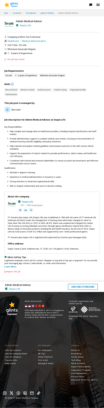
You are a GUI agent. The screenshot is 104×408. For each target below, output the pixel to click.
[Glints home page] (11, 4)
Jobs (6, 13)
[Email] (32, 393)
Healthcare (13, 40)
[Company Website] (20, 210)
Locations (17, 13)
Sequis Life (25, 25)
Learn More (10, 266)
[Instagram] (4, 393)
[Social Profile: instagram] (31, 210)
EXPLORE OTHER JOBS (83, 286)
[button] (90, 4)
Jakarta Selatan (47, 13)
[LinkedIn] (25, 393)
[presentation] (11, 4)
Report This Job (13, 272)
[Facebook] (18, 393)
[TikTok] (38, 393)
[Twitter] (11, 393)
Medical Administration (34, 40)
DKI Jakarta (31, 13)
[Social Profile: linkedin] (26, 210)
